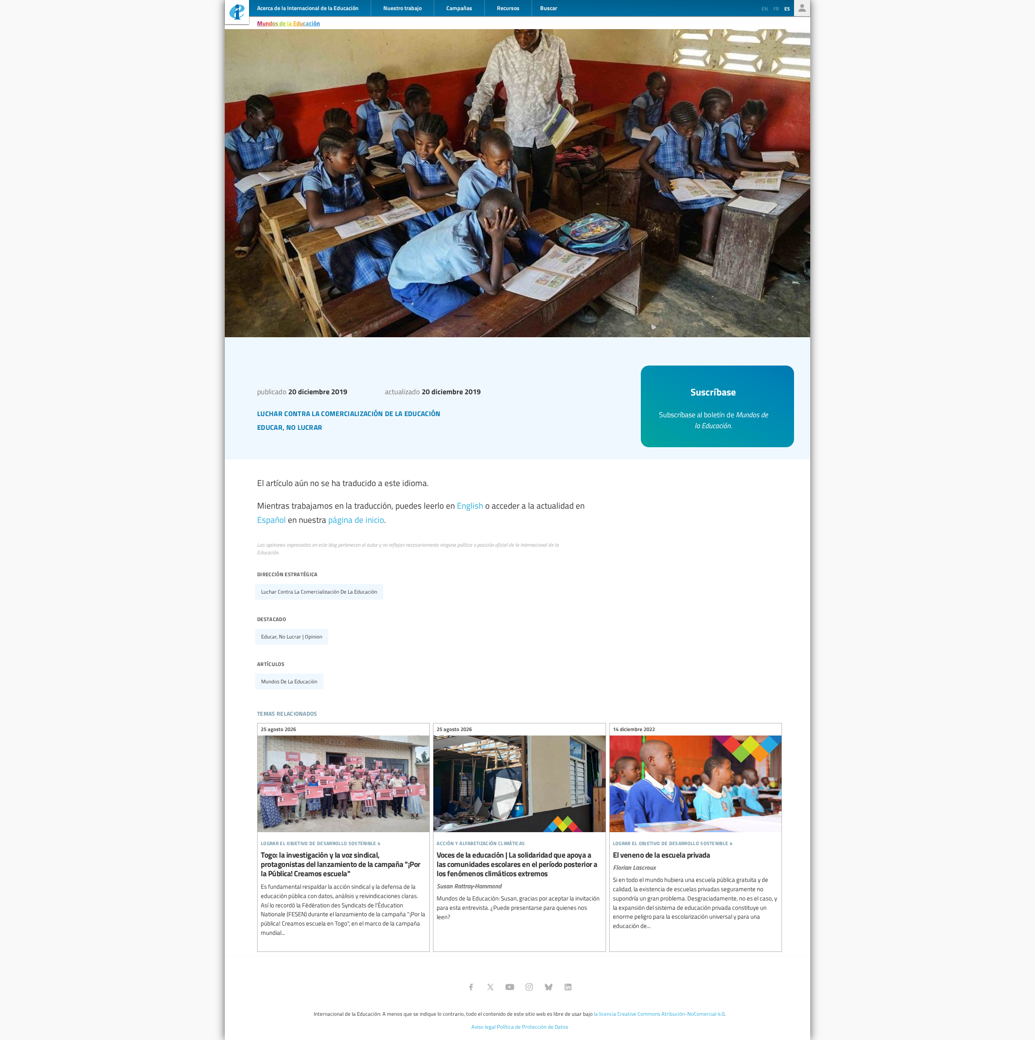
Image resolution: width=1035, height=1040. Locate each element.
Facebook (471, 987)
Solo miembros (802, 8)
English (470, 505)
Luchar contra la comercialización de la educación (319, 591)
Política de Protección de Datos (532, 1026)
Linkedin (568, 987)
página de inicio (356, 519)
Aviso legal (483, 1026)
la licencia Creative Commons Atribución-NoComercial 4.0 (659, 1013)
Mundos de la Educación (288, 23)
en (765, 8)
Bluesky (548, 987)
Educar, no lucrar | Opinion (291, 636)
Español (271, 519)
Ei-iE (237, 13)
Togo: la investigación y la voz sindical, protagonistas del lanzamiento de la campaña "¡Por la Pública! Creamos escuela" (343, 832)
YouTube (510, 987)
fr (776, 8)
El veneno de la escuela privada (696, 828)
